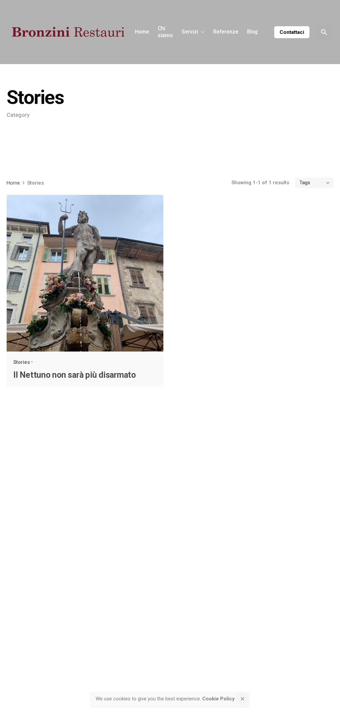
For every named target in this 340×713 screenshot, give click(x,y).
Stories (21, 362)
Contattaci (292, 32)
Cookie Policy (218, 699)
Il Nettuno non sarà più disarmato (74, 375)
